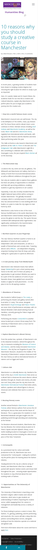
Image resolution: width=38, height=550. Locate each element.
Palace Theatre (30, 305)
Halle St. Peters (17, 146)
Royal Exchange (16, 305)
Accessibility (19, 542)
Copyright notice (7, 542)
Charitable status (25, 545)
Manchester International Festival (12, 385)
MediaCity (9, 269)
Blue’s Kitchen (30, 153)
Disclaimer (5, 539)
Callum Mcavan (7, 54)
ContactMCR (22, 319)
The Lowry (26, 297)
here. (6, 530)
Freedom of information (9, 545)
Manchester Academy (17, 129)
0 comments (29, 54)
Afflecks (13, 249)
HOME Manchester (20, 375)
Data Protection (16, 539)
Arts (22, 54)
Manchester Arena (25, 132)
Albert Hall (8, 132)
